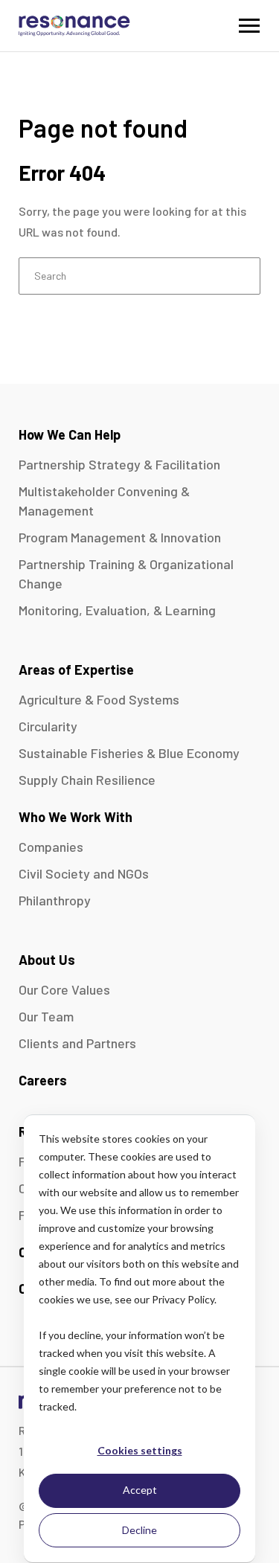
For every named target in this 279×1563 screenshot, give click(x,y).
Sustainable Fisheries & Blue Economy (129, 753)
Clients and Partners (77, 1043)
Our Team (46, 1016)
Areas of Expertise (76, 669)
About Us (47, 959)
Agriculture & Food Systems (99, 699)
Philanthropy (55, 900)
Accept (140, 1489)
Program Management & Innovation (120, 537)
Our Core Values (64, 989)
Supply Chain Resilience (87, 779)
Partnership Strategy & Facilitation (119, 464)
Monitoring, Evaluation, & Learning (117, 610)
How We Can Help (70, 434)
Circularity (48, 726)
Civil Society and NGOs (84, 873)
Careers (43, 1080)
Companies (51, 846)
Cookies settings (139, 1450)
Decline (139, 1530)
